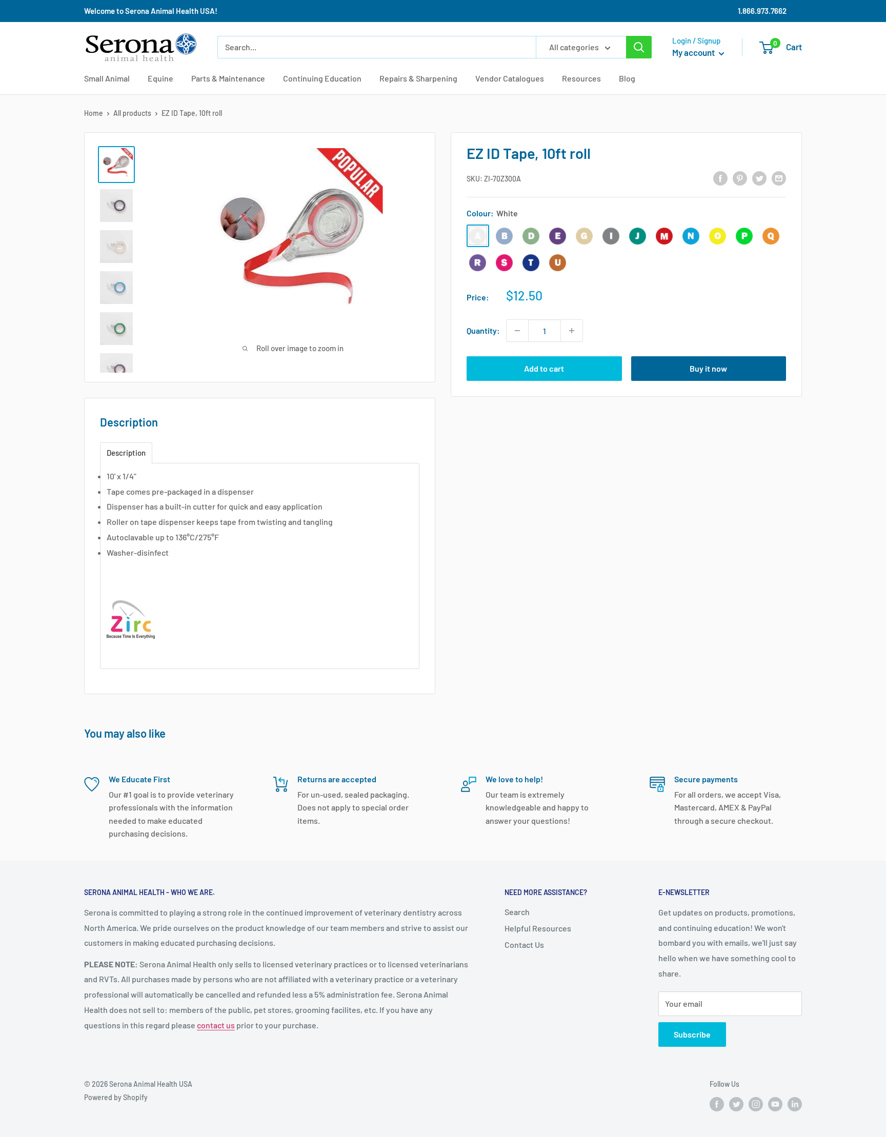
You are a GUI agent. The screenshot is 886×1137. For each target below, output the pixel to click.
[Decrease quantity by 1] (517, 330)
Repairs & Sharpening (418, 78)
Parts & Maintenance (228, 78)
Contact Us (524, 944)
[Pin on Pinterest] (740, 178)
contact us (216, 1025)
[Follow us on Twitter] (736, 1104)
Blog (627, 78)
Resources (581, 78)
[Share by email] (779, 178)
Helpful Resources (538, 928)
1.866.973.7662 (762, 10)
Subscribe (692, 1034)
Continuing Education (322, 78)
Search (517, 912)
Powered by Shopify (116, 1097)
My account (694, 52)
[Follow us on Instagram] (756, 1104)
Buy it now (708, 368)
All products (132, 113)
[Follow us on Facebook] (717, 1104)
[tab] (126, 452)
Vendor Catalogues (509, 78)
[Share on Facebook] (720, 178)
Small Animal (107, 78)
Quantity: (483, 330)
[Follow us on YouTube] (775, 1104)
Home (93, 113)
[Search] (639, 47)
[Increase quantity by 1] (571, 330)
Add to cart (544, 368)
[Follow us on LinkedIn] (795, 1104)
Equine (160, 78)
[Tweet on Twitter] (759, 178)
